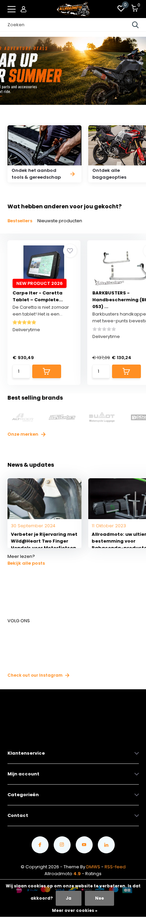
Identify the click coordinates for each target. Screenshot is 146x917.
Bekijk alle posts (26, 563)
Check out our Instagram (35, 675)
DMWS (93, 867)
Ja (68, 898)
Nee (99, 898)
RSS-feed (115, 867)
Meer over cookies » (74, 910)
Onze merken (23, 434)
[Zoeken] (135, 24)
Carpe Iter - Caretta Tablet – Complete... (38, 296)
